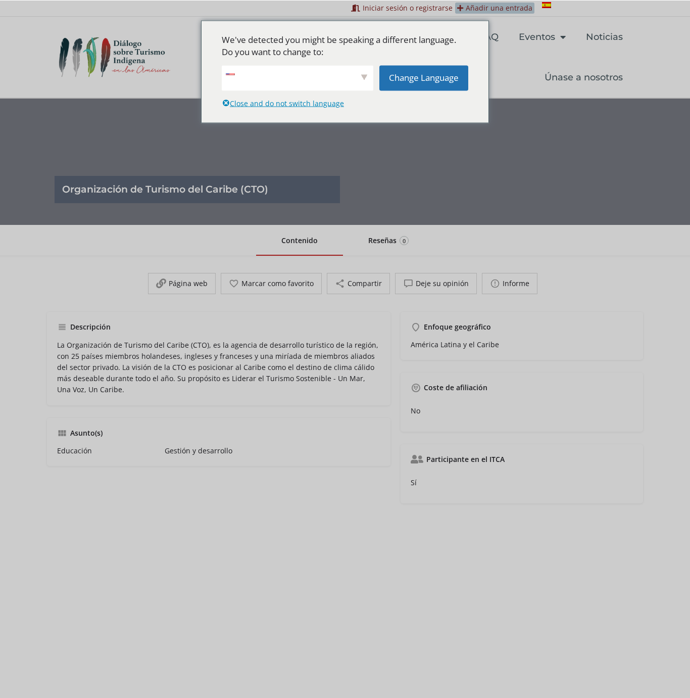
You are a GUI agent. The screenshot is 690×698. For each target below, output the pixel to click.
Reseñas (387, 240)
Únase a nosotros (584, 77)
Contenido (299, 240)
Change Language (424, 77)
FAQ (489, 36)
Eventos (537, 36)
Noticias (604, 36)
